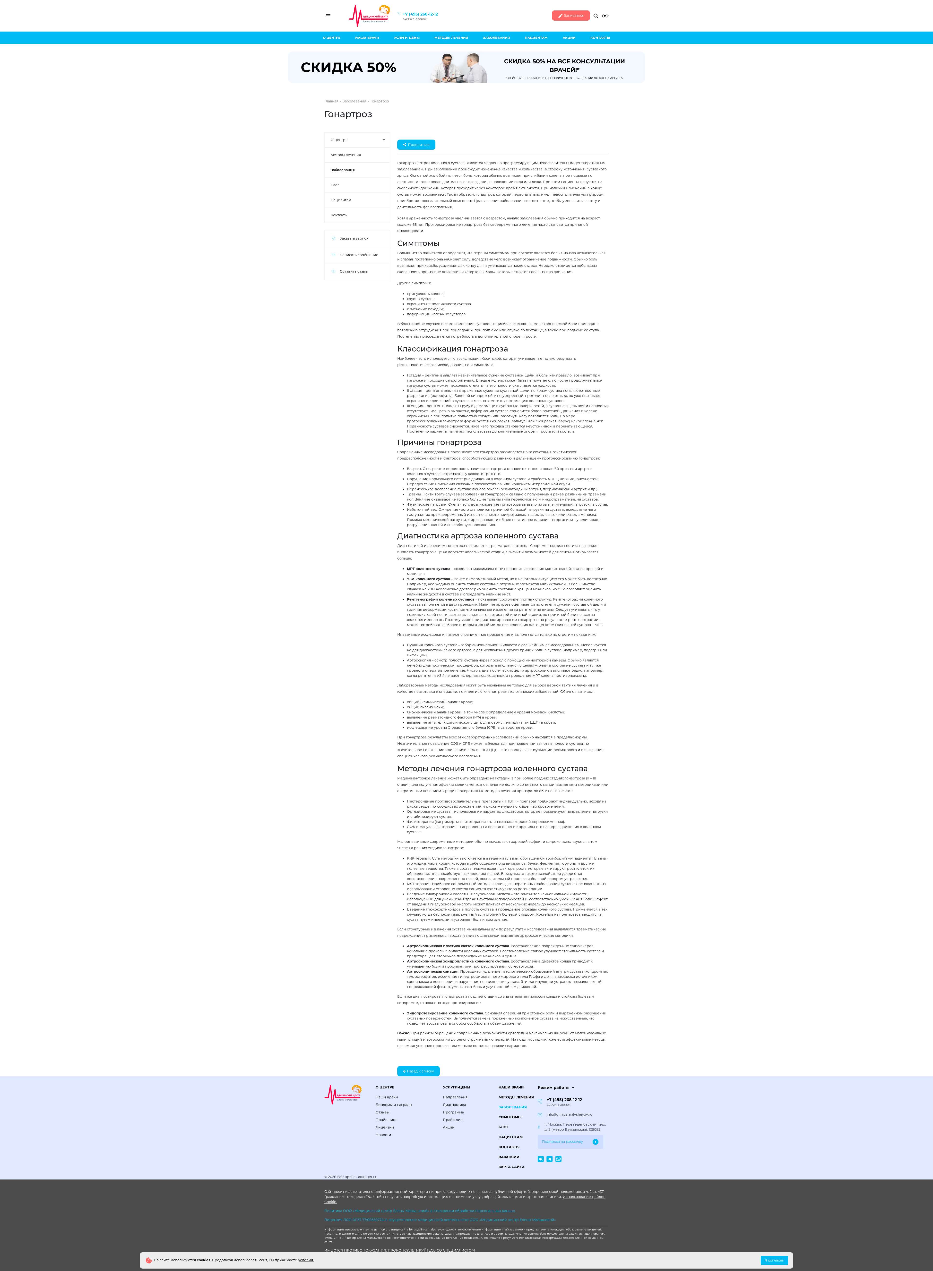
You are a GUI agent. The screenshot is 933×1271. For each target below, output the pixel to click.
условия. (306, 1260)
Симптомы (510, 1117)
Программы (454, 1112)
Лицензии (385, 1127)
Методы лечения (451, 38)
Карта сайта (512, 1167)
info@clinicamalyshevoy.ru (569, 1114)
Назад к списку (420, 1071)
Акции (569, 38)
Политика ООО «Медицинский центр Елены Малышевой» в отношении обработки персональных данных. (420, 1211)
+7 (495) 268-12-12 (420, 14)
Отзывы (382, 1112)
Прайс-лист (386, 1120)
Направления (455, 1097)
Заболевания (496, 38)
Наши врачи (367, 38)
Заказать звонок (415, 19)
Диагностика (454, 1105)
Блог (335, 185)
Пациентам (536, 38)
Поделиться (419, 144)
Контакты (600, 38)
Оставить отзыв (354, 271)
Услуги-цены (407, 38)
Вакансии (509, 1157)
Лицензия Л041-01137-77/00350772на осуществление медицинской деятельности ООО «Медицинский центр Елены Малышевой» (440, 1220)
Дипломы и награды (394, 1105)
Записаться (573, 15)
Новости (383, 1135)
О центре (331, 38)
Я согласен (774, 1260)
